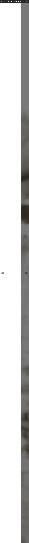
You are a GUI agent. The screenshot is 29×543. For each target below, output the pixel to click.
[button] (2, 273)
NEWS (23, 1)
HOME (8, 1)
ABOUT (11, 1)
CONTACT (27, 1)
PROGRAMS (15, 1)
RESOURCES (19, 1)
